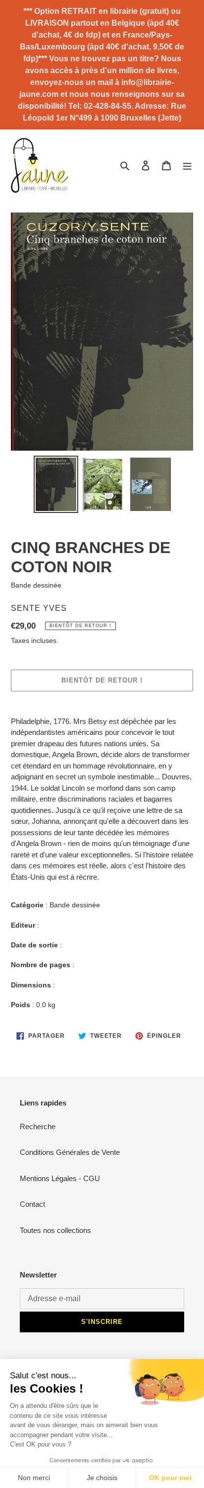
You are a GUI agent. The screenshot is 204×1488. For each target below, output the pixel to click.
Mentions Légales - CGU (60, 1178)
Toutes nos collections (55, 1230)
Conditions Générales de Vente (70, 1152)
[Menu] (187, 165)
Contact (32, 1204)
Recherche (37, 1126)
